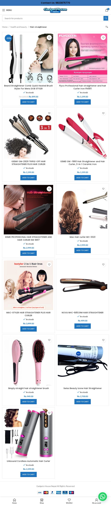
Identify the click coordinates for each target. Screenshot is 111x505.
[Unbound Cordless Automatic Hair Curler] (28, 433)
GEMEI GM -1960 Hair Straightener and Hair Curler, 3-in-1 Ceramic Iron (82, 163)
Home (5, 27)
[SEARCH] (105, 18)
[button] (28, 102)
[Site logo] (55, 10)
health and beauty (19, 27)
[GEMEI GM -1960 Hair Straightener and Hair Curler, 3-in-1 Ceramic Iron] (82, 134)
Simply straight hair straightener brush (28, 388)
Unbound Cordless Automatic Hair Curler (28, 461)
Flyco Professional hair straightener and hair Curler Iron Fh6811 (82, 87)
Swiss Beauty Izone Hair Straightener (82, 388)
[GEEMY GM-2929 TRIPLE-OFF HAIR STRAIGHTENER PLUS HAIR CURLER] (28, 134)
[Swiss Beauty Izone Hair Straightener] (82, 361)
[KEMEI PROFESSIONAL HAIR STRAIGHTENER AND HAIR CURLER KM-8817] (28, 209)
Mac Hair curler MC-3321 (82, 237)
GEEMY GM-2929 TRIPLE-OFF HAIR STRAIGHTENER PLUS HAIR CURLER (28, 163)
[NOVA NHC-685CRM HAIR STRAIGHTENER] (82, 285)
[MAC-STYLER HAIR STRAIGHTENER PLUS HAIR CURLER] (28, 285)
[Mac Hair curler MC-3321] (82, 209)
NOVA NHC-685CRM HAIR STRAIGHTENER (82, 312)
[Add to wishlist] (49, 37)
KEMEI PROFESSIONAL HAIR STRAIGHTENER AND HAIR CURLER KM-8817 (28, 238)
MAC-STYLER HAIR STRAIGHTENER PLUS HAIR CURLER (28, 314)
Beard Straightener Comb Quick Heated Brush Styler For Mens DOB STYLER (28, 87)
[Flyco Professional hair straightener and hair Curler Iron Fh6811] (82, 58)
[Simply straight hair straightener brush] (28, 361)
